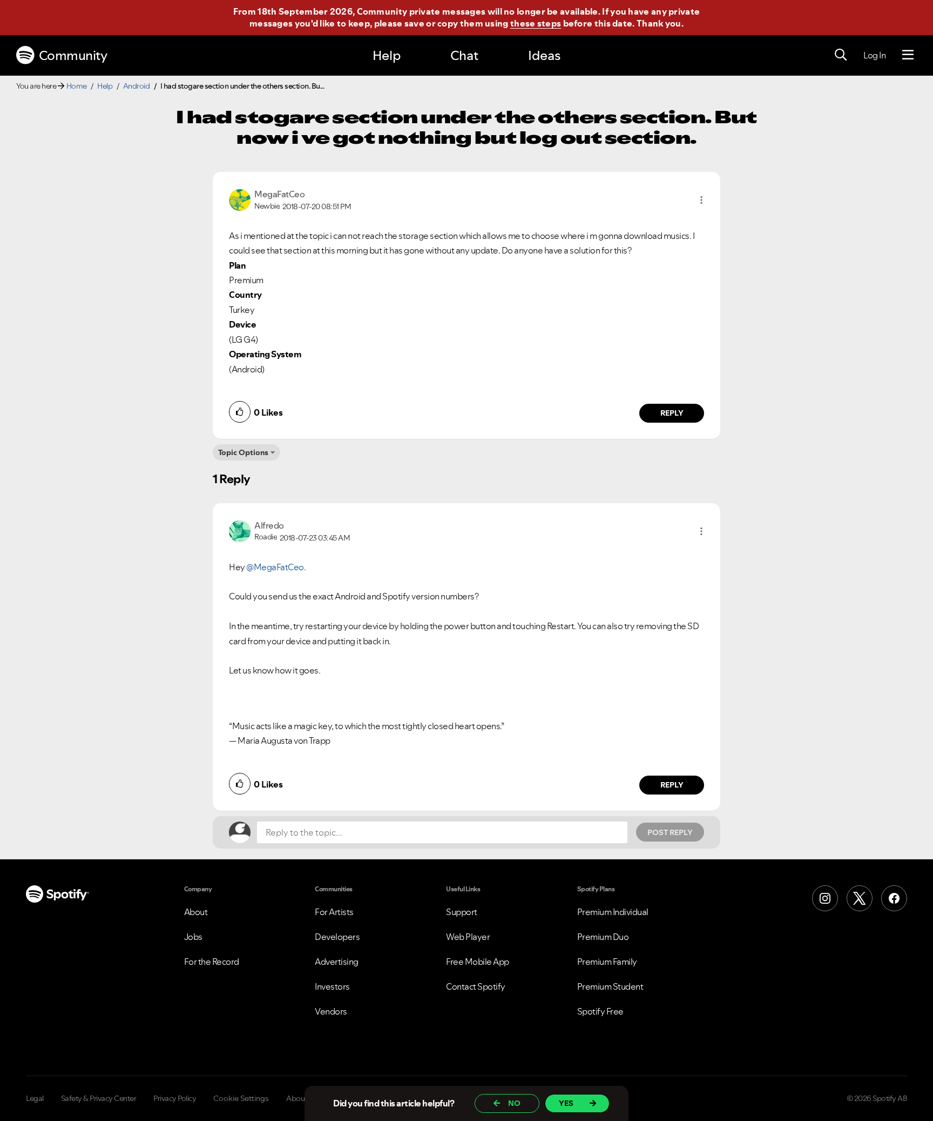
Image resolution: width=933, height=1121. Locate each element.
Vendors (331, 1011)
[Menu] (908, 55)
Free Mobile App (477, 961)
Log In (874, 55)
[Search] (840, 55)
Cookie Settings (241, 1098)
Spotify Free (600, 1011)
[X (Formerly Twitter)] (860, 898)
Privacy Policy (174, 1098)
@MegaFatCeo (275, 567)
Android (136, 86)
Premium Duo (603, 937)
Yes (566, 1103)
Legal (35, 1098)
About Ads (304, 1098)
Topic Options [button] (243, 452)
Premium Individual (612, 912)
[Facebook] (894, 898)
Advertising (337, 961)
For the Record (211, 961)
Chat (464, 55)
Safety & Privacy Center (99, 1098)
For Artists (334, 912)
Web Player (468, 937)
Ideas (544, 55)
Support (461, 912)
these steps (535, 23)
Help (387, 55)
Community (73, 55)
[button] (701, 200)
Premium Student (610, 986)
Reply (672, 413)
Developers (337, 937)
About (196, 912)
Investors (332, 986)
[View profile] (240, 199)
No (514, 1103)
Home (76, 86)
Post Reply (670, 832)
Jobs (193, 937)
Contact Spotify (475, 986)
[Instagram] (825, 898)
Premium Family (607, 961)
